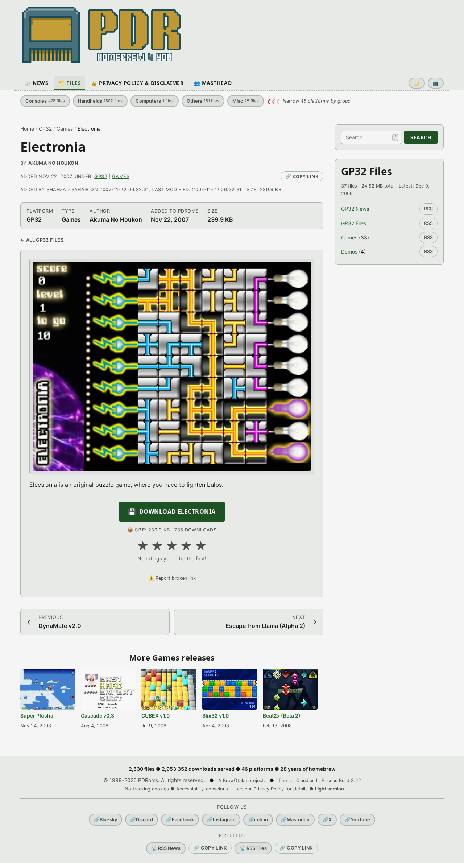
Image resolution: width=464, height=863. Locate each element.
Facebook (180, 819)
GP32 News (355, 209)
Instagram (221, 819)
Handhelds (100, 101)
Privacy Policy (268, 789)
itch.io (258, 819)
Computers (155, 101)
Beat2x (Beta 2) (282, 715)
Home (27, 129)
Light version (329, 789)
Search (420, 137)
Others (203, 101)
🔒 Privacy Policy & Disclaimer (137, 82)
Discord (141, 819)
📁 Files (69, 82)
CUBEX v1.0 (155, 715)
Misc (245, 101)
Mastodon (295, 819)
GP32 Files (353, 223)
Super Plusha (36, 715)
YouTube (357, 819)
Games (65, 129)
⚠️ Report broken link (172, 578)
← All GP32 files (41, 240)
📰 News (36, 82)
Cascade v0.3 (97, 715)
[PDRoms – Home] (101, 35)
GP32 (45, 129)
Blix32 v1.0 (215, 715)
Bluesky (105, 819)
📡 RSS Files (253, 848)
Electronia (53, 147)
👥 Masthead (213, 82)
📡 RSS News (166, 848)
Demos (349, 251)
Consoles (45, 101)
